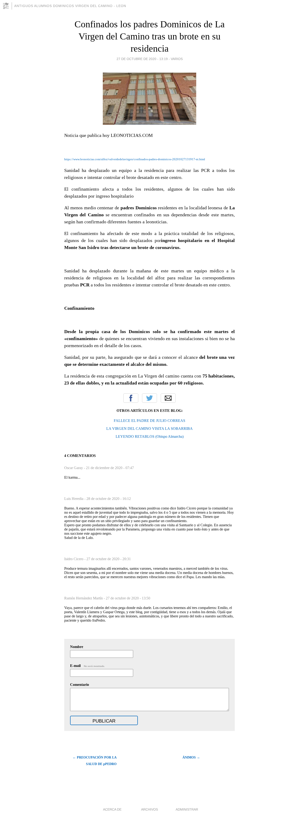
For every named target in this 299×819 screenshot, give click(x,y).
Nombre (76, 647)
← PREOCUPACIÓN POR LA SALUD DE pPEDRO (95, 761)
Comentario (79, 685)
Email (168, 398)
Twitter (149, 398)
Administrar (187, 809)
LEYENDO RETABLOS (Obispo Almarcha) (150, 436)
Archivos (149, 809)
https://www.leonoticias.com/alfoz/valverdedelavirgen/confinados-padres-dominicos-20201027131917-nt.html (134, 159)
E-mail (87, 666)
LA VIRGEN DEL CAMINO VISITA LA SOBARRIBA (149, 429)
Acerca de (112, 809)
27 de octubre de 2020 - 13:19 (142, 59)
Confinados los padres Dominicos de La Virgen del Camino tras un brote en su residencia (150, 36)
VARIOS (177, 59)
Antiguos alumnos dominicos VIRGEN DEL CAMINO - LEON (70, 6)
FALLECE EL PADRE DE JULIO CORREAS (149, 421)
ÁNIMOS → (191, 757)
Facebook (130, 398)
